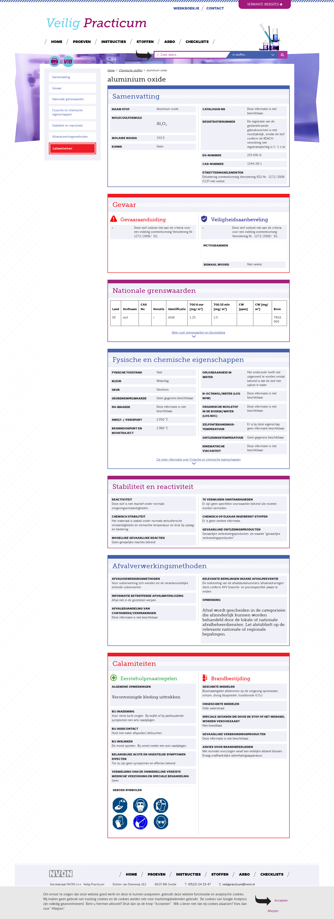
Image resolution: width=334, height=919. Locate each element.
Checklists (197, 41)
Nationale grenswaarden (68, 99)
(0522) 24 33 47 (199, 884)
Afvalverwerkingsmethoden (70, 136)
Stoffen (145, 41)
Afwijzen (273, 911)
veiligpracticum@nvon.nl (238, 884)
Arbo (169, 41)
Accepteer (281, 900)
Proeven (82, 41)
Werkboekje (186, 8)
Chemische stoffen (130, 70)
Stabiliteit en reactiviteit (67, 125)
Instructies (113, 41)
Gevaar (57, 88)
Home (56, 41)
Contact (215, 8)
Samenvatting (61, 77)
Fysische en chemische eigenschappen (67, 112)
